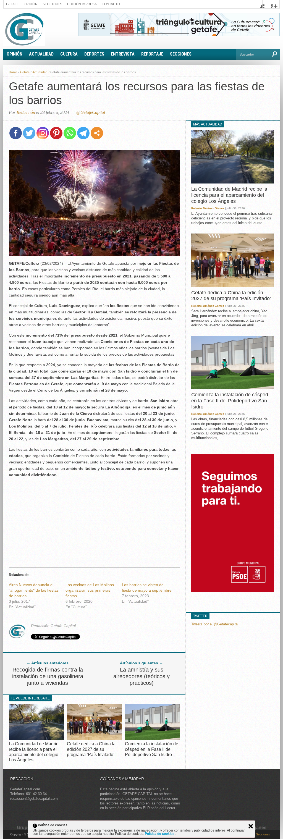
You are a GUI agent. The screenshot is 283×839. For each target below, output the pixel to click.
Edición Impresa (82, 4)
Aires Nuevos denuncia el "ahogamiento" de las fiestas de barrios (34, 590)
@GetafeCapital (90, 112)
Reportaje (152, 54)
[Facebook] (15, 133)
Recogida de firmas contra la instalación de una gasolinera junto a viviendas (47, 676)
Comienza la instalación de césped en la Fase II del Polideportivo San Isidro (151, 749)
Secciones (52, 4)
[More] (97, 133)
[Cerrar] (250, 826)
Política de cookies (160, 834)
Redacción (26, 112)
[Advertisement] (94, 521)
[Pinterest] (56, 133)
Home (13, 72)
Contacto (111, 4)
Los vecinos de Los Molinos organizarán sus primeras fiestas (89, 590)
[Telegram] (83, 133)
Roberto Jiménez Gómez (207, 208)
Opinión (31, 4)
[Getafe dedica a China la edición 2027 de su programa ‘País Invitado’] (94, 738)
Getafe (12, 4)
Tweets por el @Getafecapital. (215, 624)
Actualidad (41, 54)
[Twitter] (29, 133)
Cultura (69, 54)
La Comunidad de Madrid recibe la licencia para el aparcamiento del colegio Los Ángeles (229, 195)
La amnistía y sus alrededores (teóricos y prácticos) (141, 676)
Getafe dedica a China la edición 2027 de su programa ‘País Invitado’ (91, 749)
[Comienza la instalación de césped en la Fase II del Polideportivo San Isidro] (152, 738)
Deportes (94, 54)
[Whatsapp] (70, 133)
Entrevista (123, 54)
